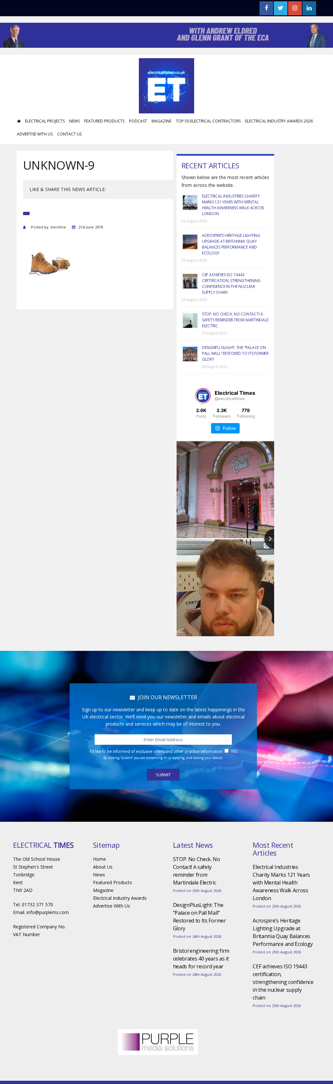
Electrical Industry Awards (120, 898)
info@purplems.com (48, 912)
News (74, 121)
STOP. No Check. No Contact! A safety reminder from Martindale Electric (235, 320)
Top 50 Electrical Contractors (208, 121)
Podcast (138, 121)
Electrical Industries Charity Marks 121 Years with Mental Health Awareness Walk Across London (233, 204)
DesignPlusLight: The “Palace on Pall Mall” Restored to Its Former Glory (235, 353)
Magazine (161, 121)
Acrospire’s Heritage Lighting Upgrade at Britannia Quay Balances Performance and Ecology (231, 244)
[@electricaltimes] (202, 395)
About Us (103, 867)
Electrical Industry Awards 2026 (279, 121)
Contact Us (69, 134)
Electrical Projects (45, 121)
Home (99, 859)
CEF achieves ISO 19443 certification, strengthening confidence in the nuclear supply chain (231, 283)
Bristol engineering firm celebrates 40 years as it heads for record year (201, 958)
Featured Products (104, 121)
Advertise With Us (35, 134)
